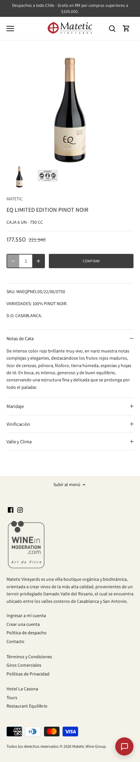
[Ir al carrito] (126, 28)
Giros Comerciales (24, 665)
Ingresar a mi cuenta (26, 615)
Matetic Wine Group (89, 746)
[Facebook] (10, 509)
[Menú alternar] (10, 28)
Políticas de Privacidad (28, 674)
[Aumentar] (38, 261)
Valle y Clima (19, 441)
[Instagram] (20, 509)
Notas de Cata (20, 338)
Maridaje (15, 406)
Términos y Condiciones (29, 657)
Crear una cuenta (23, 624)
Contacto (15, 641)
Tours (12, 697)
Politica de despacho (27, 633)
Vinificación (18, 424)
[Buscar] (112, 28)
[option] (19, 176)
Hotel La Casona (22, 689)
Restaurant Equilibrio (27, 706)
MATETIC (15, 199)
